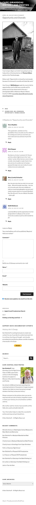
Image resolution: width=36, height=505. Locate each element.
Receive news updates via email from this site (18, 299)
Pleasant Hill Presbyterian (20, 451)
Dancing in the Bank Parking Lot (22, 458)
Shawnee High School (13, 448)
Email (5, 276)
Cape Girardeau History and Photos (16, 3)
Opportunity (9, 112)
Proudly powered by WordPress (15, 501)
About (4, 501)
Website (5, 284)
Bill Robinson (19, 111)
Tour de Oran (11, 465)
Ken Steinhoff (19, 15)
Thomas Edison (19, 112)
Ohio (6, 108)
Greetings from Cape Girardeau (21, 444)
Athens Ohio (9, 111)
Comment (6, 237)
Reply (9, 142)
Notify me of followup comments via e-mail (15, 263)
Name (5, 267)
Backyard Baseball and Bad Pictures (22, 441)
